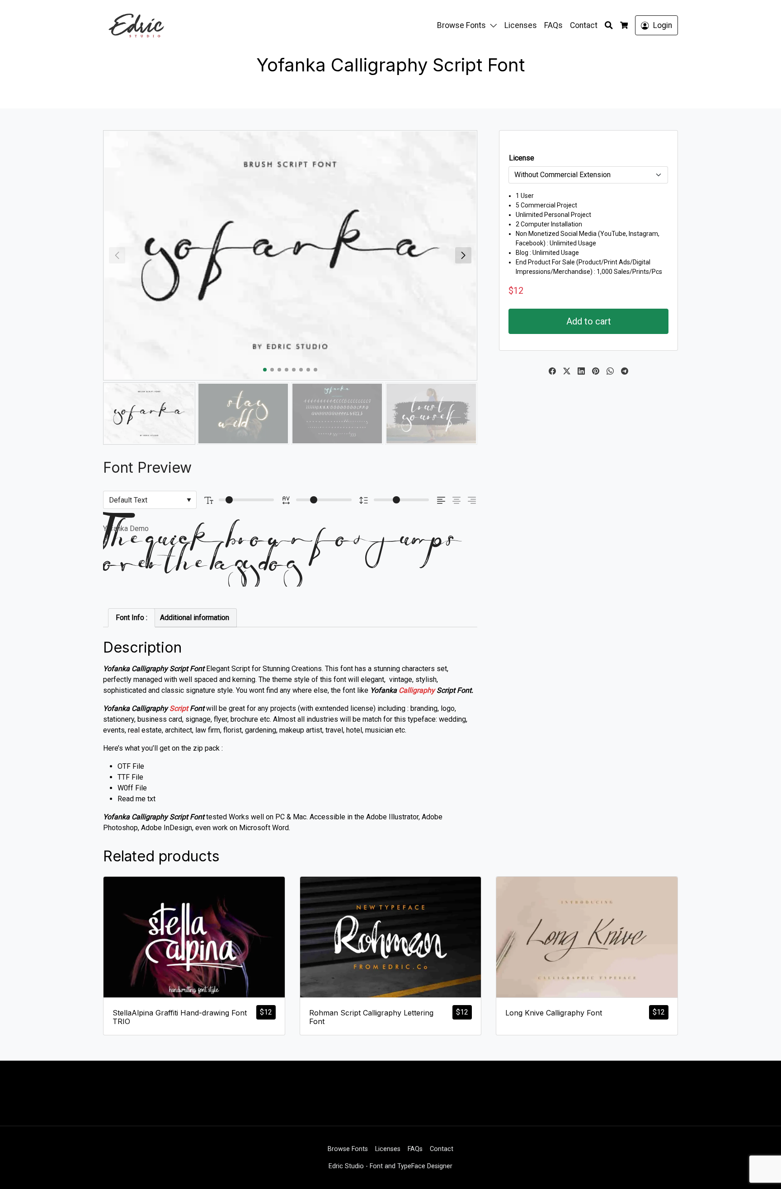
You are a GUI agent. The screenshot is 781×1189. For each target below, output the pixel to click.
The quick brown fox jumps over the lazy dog (282, 562)
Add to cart (588, 321)
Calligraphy (417, 690)
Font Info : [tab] (131, 617)
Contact (584, 25)
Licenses (520, 25)
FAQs (553, 25)
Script (178, 708)
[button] (495, 25)
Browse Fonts (461, 25)
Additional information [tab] (194, 617)
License (521, 158)
